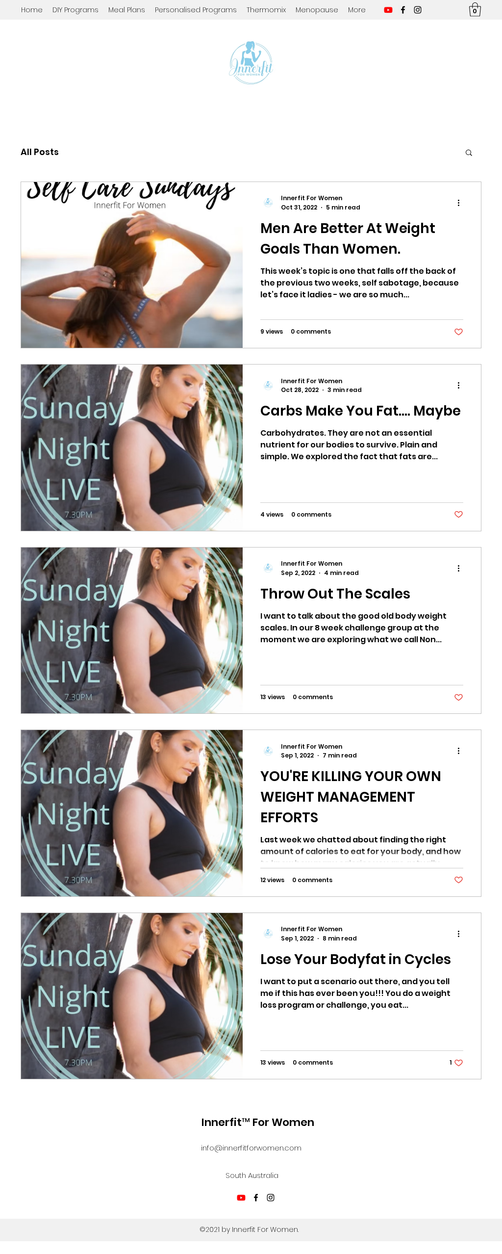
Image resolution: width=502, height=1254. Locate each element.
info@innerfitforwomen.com (251, 1148)
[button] (475, 9)
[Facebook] (403, 10)
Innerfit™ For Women (257, 1122)
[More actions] (462, 203)
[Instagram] (418, 10)
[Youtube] (388, 10)
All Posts (40, 152)
